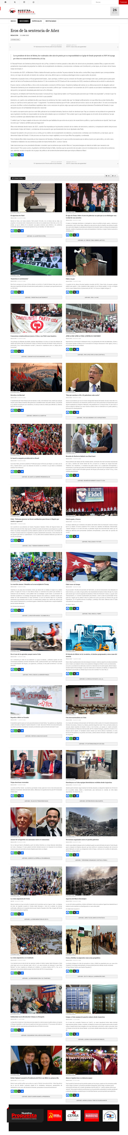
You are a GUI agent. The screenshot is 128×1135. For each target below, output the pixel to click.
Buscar (124, 2)
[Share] (64, 154)
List (115, 176)
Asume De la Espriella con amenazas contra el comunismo (30, 840)
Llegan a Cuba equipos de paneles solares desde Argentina (85, 1017)
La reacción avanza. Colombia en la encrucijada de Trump (30, 584)
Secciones (23, 21)
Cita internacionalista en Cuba (76, 717)
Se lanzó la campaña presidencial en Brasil (25, 458)
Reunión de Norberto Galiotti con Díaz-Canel (80, 456)
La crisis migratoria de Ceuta (20, 899)
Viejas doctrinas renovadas (19, 782)
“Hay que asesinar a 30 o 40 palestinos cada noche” (83, 395)
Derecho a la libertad (18, 395)
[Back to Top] (2, 1133)
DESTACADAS (51, 21)
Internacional (17, 178)
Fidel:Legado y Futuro (73, 519)
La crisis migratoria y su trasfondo (22, 958)
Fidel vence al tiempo (73, 584)
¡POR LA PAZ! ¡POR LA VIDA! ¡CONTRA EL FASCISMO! (83, 336)
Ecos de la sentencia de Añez (35, 30)
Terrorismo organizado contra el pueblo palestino (82, 840)
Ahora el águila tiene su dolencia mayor (79, 1078)
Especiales (37, 21)
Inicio (13, 21)
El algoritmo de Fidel (17, 215)
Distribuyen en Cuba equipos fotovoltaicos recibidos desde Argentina (89, 782)
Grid (108, 176)
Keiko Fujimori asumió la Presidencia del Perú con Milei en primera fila (35, 1078)
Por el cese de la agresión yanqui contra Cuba (26, 654)
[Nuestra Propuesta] (22, 11)
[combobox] (105, 2)
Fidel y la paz (70, 279)
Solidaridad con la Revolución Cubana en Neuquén (27, 1017)
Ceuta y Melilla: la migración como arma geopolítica (83, 958)
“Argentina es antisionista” (19, 279)
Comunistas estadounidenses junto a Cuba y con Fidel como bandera (33, 336)
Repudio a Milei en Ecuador (20, 717)
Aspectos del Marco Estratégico (76, 899)
